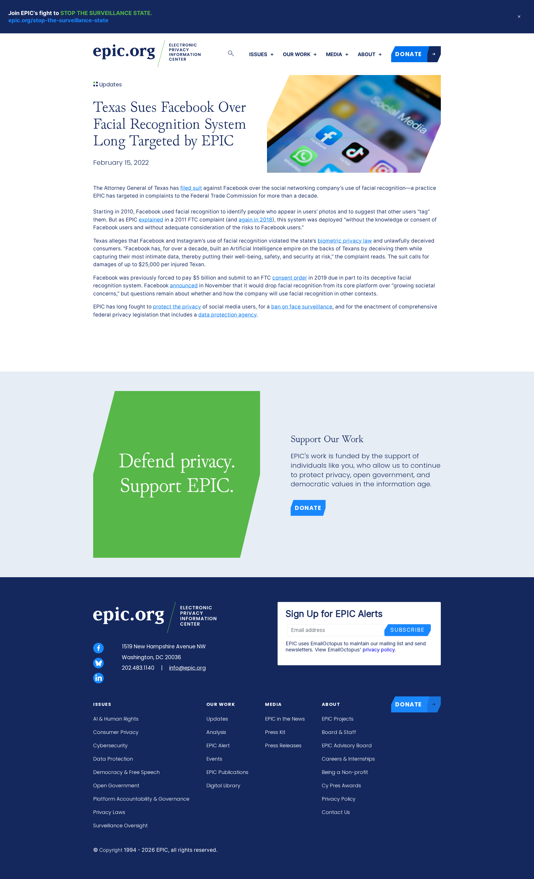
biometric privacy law (345, 241)
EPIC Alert (218, 745)
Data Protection (113, 758)
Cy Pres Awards (341, 785)
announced (184, 285)
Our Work (296, 54)
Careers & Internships (348, 758)
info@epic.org (187, 668)
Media (334, 54)
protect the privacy (177, 306)
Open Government (116, 785)
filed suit (191, 188)
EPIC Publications (227, 772)
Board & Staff (339, 732)
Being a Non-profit (345, 772)
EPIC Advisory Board (347, 745)
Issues (258, 54)
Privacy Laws (109, 812)
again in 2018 (255, 219)
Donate (308, 508)
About (366, 54)
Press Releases (283, 745)
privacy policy (379, 650)
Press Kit (275, 732)
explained (151, 219)
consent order (289, 278)
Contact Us (336, 812)
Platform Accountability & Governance (141, 798)
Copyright (110, 850)
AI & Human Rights (116, 718)
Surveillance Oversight (120, 825)
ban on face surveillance (301, 306)
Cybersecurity (110, 745)
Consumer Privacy (116, 732)
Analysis (216, 732)
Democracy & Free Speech (126, 772)
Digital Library (223, 785)
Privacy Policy (338, 798)
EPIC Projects (337, 718)
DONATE (408, 54)
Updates (217, 718)
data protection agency (227, 315)
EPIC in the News (285, 718)
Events (214, 758)
